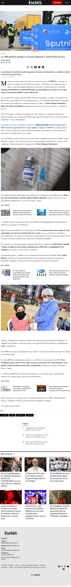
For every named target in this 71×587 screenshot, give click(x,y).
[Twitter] (32, 67)
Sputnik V (20, 415)
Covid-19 (4, 415)
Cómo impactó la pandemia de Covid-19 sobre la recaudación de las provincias (59, 388)
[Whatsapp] (28, 67)
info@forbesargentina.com (12, 545)
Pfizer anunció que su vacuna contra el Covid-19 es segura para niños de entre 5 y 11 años (59, 213)
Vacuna (29, 415)
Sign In (67, 2)
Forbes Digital (5, 60)
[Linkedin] (43, 67)
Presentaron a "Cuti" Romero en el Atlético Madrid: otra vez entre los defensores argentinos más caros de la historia (35, 512)
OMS (12, 415)
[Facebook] (35, 67)
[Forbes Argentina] (35, 2)
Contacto (17, 565)
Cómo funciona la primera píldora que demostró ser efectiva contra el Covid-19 (22, 213)
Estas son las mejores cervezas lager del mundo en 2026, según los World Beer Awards (36, 443)
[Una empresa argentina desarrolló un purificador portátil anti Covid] (5, 388)
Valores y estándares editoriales (30, 565)
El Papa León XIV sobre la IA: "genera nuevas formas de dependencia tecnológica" (35, 477)
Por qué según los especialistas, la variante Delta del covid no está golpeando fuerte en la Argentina (21, 275)
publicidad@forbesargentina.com (9, 543)
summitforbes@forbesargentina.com (10, 550)
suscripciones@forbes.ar (7, 554)
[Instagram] (65, 566)
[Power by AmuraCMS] (35, 575)
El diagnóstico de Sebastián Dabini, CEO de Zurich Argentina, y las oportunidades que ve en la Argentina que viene (36, 429)
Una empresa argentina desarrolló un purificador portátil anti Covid (22, 388)
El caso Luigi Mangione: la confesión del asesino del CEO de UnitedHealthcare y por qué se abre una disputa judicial (11, 480)
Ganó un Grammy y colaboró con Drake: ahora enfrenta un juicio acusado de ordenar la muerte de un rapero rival (11, 512)
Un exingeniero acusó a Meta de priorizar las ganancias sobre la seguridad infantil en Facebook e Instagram (60, 511)
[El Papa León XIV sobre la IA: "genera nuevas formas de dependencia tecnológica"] (35, 464)
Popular (25, 423)
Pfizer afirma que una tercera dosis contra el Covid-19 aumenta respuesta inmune (59, 273)
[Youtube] (68, 566)
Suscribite (57, 2)
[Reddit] (39, 67)
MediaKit (3, 565)
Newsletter (11, 565)
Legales (11, 567)
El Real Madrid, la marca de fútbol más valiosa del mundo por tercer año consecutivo (60, 477)
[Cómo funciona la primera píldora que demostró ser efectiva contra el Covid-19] (5, 212)
